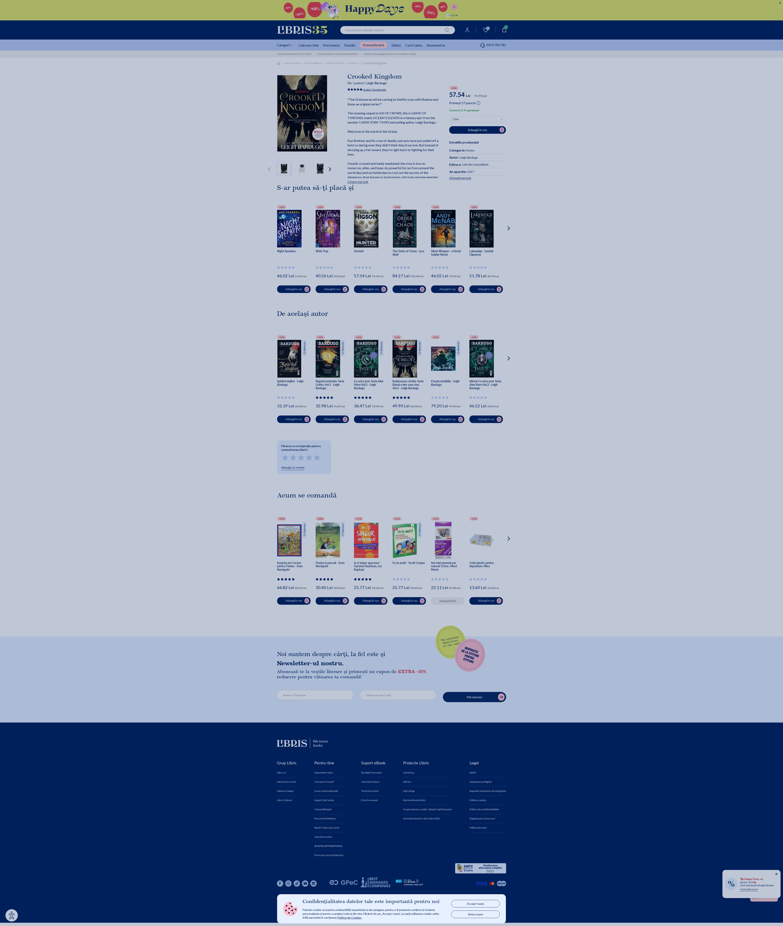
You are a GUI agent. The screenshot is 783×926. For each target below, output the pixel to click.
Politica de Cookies (349, 917)
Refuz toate (475, 914)
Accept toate (475, 903)
